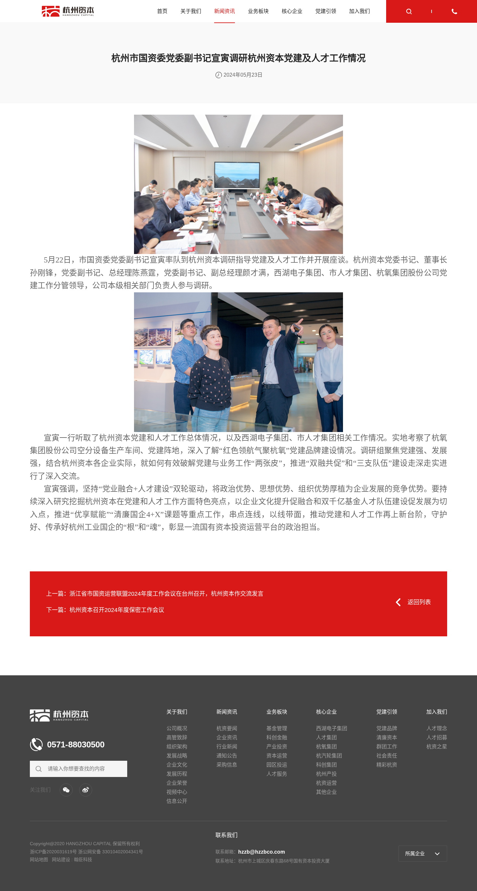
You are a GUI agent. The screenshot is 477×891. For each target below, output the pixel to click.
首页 (162, 11)
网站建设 (61, 859)
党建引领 (325, 11)
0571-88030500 (75, 744)
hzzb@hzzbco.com (261, 852)
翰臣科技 (83, 859)
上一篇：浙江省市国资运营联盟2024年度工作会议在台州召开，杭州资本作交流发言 (154, 594)
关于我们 (190, 11)
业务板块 (258, 11)
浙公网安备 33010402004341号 (110, 851)
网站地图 (39, 859)
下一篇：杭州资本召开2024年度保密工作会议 (105, 610)
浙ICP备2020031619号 (53, 851)
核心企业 (292, 11)
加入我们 (359, 11)
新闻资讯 (224, 11)
